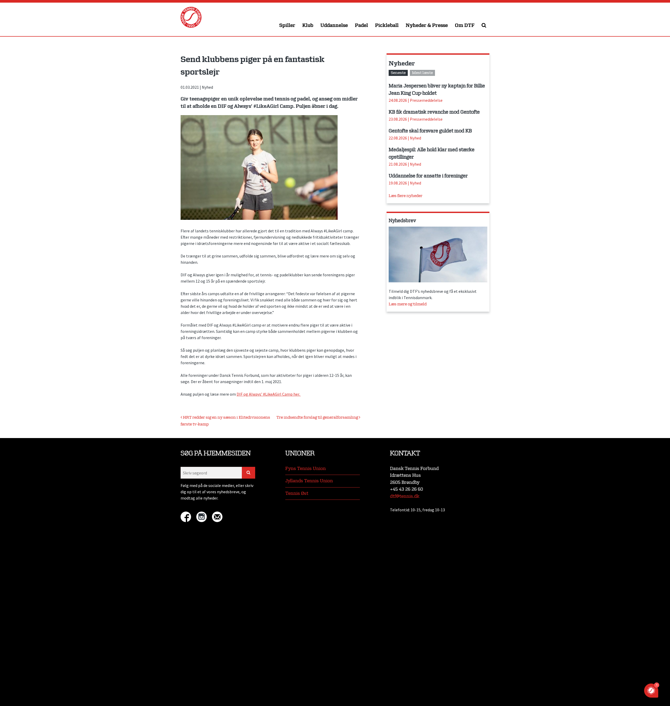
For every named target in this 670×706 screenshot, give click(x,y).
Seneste (398, 72)
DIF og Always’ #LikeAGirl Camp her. (269, 394)
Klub (307, 26)
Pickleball (387, 26)
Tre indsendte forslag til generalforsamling (317, 417)
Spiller (287, 26)
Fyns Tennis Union (305, 468)
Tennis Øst (296, 493)
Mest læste (422, 72)
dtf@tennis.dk (404, 496)
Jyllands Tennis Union (309, 481)
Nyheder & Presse (427, 26)
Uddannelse (334, 26)
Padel (361, 26)
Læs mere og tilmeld (408, 304)
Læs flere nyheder (405, 195)
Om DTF (464, 26)
